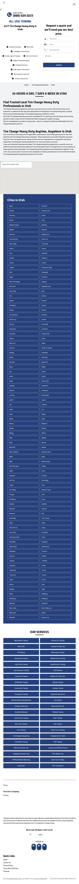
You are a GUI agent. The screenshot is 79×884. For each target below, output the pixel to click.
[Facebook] (44, 847)
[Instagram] (33, 847)
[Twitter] (39, 847)
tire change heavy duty (40, 85)
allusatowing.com (15, 878)
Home (26, 85)
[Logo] (20, 4)
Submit (59, 65)
